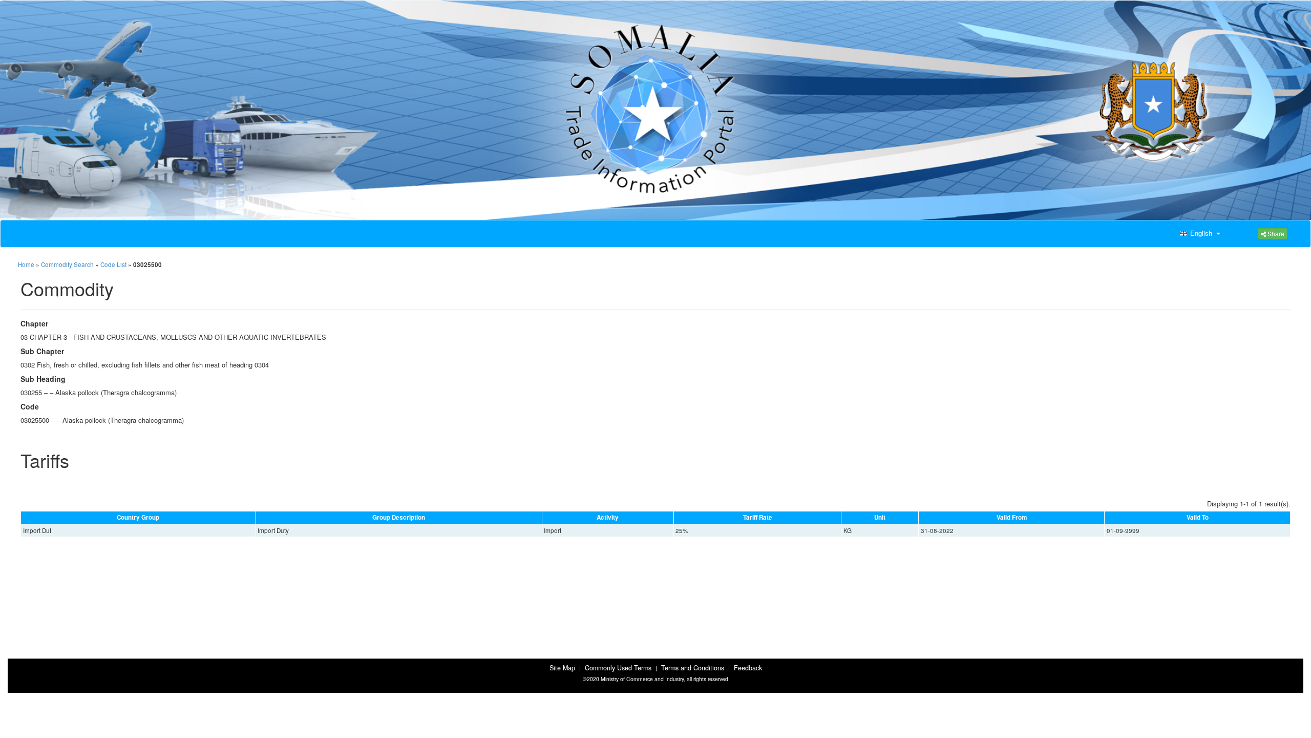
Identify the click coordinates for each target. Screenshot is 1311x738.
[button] (1198, 233)
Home (26, 264)
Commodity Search (67, 264)
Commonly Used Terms (618, 667)
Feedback (748, 667)
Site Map (562, 667)
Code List (113, 264)
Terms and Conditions (692, 667)
